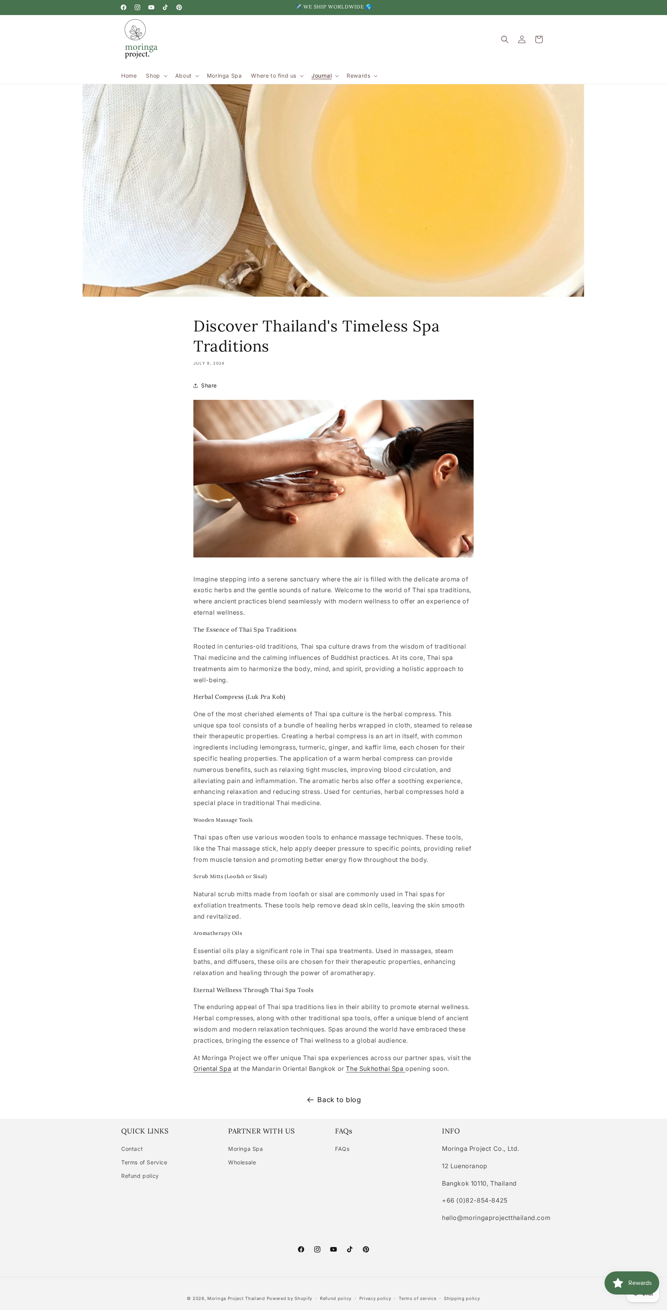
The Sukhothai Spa (375, 1068)
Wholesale (242, 1162)
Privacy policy (375, 1298)
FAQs (342, 1148)
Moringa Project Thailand (236, 1298)
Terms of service (417, 1298)
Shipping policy (462, 1298)
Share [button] (209, 385)
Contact (132, 1148)
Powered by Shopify (290, 1298)
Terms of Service (144, 1162)
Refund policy (140, 1175)
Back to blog (339, 1100)
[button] (155, 76)
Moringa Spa (245, 1148)
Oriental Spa (212, 1068)
